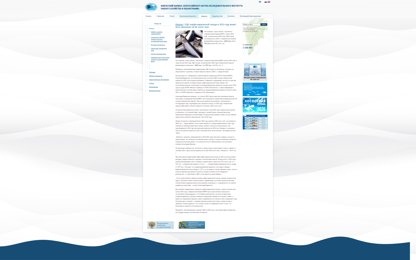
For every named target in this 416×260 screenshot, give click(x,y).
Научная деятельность (188, 16)
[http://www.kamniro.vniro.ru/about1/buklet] (255, 81)
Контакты (231, 16)
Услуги (172, 16)
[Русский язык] (266, 2)
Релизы (151, 28)
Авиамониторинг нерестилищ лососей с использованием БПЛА (160, 59)
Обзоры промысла (155, 76)
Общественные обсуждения (159, 79)
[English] (269, 2)
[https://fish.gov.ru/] (160, 225)
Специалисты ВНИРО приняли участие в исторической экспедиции (159, 39)
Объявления (153, 87)
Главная (148, 16)
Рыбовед (152, 72)
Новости (204, 16)
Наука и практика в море (158, 54)
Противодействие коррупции (250, 16)
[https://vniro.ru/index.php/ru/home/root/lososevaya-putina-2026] (255, 112)
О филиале (160, 16)
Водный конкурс (154, 91)
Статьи (151, 83)
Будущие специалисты (158, 45)
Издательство (217, 16)
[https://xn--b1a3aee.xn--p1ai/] (192, 225)
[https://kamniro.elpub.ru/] (255, 96)
